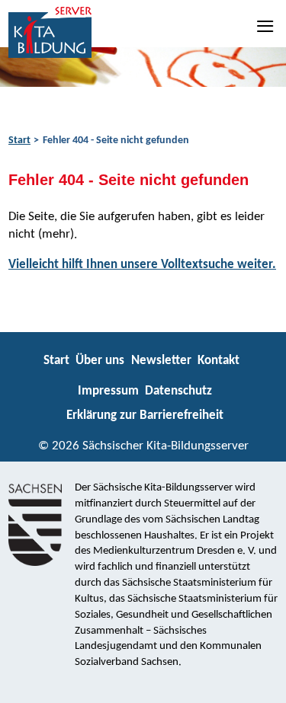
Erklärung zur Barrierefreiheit (144, 415)
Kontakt (218, 360)
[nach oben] (261, 685)
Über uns (100, 360)
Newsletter (161, 360)
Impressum (108, 391)
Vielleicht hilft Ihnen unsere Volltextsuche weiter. (142, 264)
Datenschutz (178, 391)
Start (19, 140)
